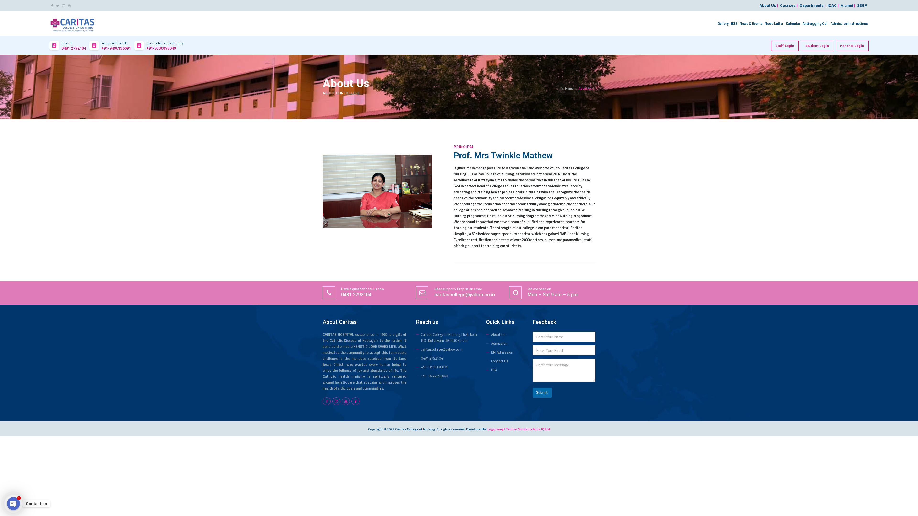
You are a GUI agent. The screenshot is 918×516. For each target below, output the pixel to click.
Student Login (817, 46)
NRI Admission (502, 352)
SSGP (862, 5)
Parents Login (852, 46)
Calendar (793, 24)
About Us (498, 334)
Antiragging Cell (815, 24)
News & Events (751, 24)
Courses (789, 5)
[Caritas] (72, 23)
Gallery (723, 24)
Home (569, 88)
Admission (499, 343)
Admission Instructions (849, 24)
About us (769, 5)
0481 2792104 (432, 358)
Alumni (848, 5)
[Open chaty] (13, 503)
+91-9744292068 (434, 376)
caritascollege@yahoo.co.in (441, 349)
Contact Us (499, 361)
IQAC (833, 5)
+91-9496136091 (434, 367)
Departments (812, 5)
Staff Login (785, 46)
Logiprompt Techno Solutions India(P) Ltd (518, 428)
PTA (494, 370)
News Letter (774, 24)
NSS (734, 24)
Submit (542, 392)
